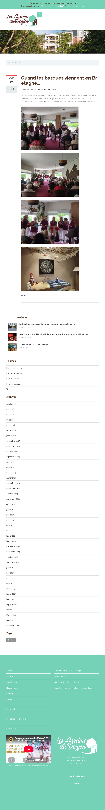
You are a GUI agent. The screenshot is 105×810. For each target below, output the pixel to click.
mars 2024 (10, 531)
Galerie (9, 700)
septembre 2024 (13, 499)
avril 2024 (10, 525)
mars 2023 (10, 589)
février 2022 (11, 615)
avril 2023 (10, 583)
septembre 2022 (13, 604)
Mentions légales (77, 776)
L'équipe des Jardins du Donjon (43, 90)
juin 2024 (10, 515)
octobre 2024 (12, 494)
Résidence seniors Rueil (16, 719)
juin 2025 (10, 462)
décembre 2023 (13, 546)
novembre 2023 (13, 552)
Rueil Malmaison (13, 379)
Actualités (10, 676)
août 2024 (10, 504)
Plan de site (11, 709)
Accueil (9, 671)
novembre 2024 (13, 488)
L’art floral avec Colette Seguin (66, 682)
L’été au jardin (59, 676)
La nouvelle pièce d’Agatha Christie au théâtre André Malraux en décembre (53, 334)
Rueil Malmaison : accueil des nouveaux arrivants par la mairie (47, 324)
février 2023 (11, 594)
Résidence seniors (14, 368)
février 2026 (11, 430)
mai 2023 (10, 578)
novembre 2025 (13, 446)
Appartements (12, 682)
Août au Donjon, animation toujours (68, 671)
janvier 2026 (11, 436)
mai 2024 (10, 520)
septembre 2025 (13, 457)
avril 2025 (10, 467)
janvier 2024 (11, 541)
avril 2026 (10, 420)
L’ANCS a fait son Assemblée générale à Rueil (73, 688)
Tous (26, 296)
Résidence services (14, 373)
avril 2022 (10, 610)
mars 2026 (10, 425)
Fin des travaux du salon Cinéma (33, 344)
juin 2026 (10, 409)
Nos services (11, 688)
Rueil (8, 729)
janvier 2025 (11, 478)
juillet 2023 (10, 568)
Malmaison (15, 729)
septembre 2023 (13, 562)
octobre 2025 (12, 451)
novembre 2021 (12, 626)
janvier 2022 (11, 620)
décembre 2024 (13, 483)
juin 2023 (10, 573)
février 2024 (11, 536)
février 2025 (11, 473)
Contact (9, 694)
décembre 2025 (13, 441)
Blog (76, 783)
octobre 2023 (12, 557)
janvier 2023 (11, 599)
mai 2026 (10, 415)
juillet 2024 (10, 510)
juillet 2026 (11, 404)
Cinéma (11, 640)
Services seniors (13, 384)
